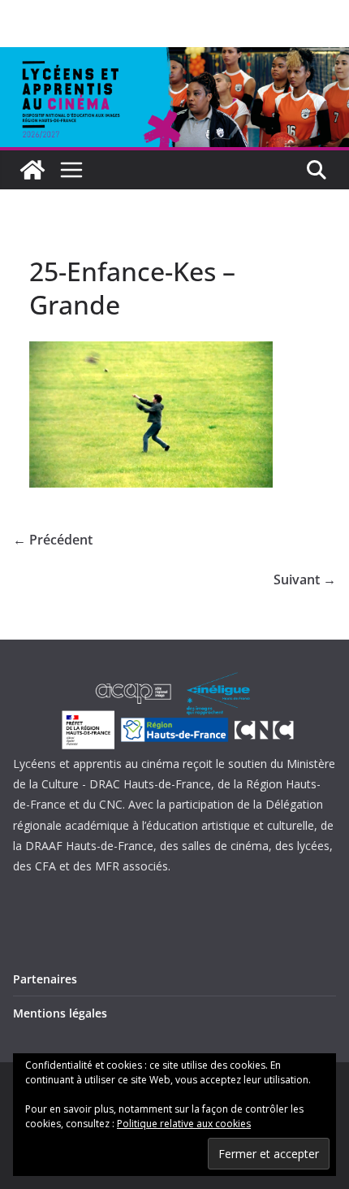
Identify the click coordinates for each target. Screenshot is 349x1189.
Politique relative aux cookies (184, 1123)
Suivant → (305, 579)
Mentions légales (60, 1013)
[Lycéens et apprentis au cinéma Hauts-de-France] (32, 169)
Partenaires (45, 979)
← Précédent (53, 540)
